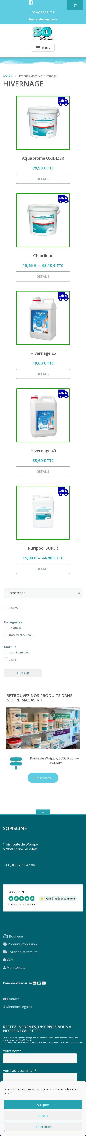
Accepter (43, 1105)
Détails (43, 179)
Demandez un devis (43, 19)
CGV (9, 960)
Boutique (13, 936)
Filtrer (23, 673)
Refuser (43, 1116)
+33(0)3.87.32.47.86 (43, 12)
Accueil (7, 76)
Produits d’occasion (22, 944)
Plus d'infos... (43, 777)
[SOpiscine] (43, 33)
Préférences (43, 1127)
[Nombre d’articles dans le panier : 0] (75, 5)
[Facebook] (31, 2)
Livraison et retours (22, 952)
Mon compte (16, 967)
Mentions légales (18, 1007)
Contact (12, 999)
